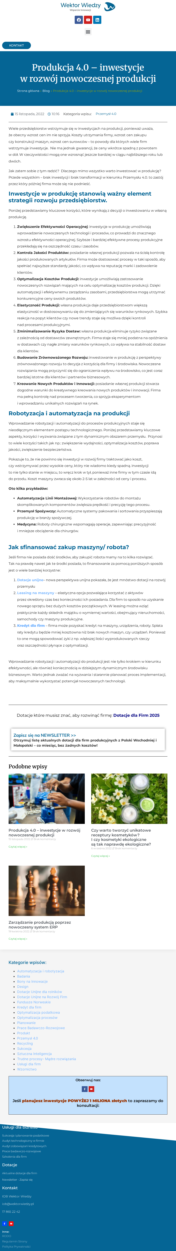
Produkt (23, 1033)
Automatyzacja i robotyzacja (40, 971)
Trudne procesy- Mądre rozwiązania (46, 1059)
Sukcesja (24, 1048)
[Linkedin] (97, 20)
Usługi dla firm (29, 1064)
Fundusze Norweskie (34, 1002)
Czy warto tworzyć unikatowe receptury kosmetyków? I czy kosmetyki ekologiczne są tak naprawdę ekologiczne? (121, 837)
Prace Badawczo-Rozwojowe (41, 1028)
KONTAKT (16, 45)
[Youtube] (88, 20)
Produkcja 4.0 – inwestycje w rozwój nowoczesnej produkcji (44, 832)
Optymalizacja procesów (37, 1017)
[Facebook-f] (84, 1089)
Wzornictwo (27, 1069)
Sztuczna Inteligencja (34, 1054)
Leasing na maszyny (35, 593)
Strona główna (28, 91)
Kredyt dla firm (31, 626)
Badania (23, 976)
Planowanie (26, 1023)
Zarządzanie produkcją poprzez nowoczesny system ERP (40, 925)
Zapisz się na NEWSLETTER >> (45, 735)
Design (22, 986)
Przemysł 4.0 (106, 114)
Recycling (25, 1043)
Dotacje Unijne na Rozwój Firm (42, 997)
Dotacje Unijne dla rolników (39, 992)
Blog (46, 91)
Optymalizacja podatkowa (38, 1012)
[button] (88, 31)
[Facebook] (79, 20)
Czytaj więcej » (18, 846)
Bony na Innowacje (32, 981)
